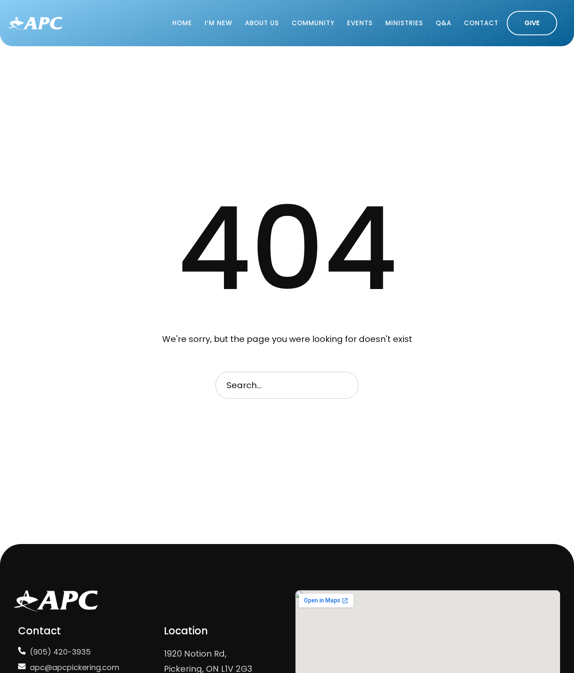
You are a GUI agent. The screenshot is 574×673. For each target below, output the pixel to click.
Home (182, 22)
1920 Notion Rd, (195, 654)
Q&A (443, 22)
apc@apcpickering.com (74, 667)
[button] (532, 23)
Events (360, 22)
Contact (481, 22)
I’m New (218, 22)
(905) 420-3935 (60, 652)
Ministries (404, 22)
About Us (262, 22)
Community (313, 22)
